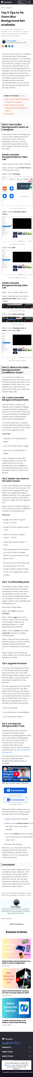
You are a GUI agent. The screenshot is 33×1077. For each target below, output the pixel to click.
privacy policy (11, 1065)
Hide (22, 96)
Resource (9, 8)
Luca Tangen (16, 907)
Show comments (16, 924)
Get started (21, 2)
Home (3, 8)
